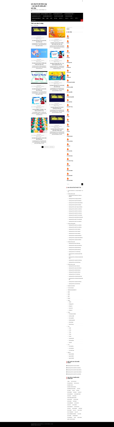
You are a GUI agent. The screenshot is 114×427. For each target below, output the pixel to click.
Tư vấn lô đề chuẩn (68, 16)
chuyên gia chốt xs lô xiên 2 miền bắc (74, 229)
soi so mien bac (69, 417)
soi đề (75, 417)
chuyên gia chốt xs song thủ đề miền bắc (75, 235)
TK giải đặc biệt (69, 136)
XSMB (43, 18)
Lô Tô (76, 18)
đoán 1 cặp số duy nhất (71, 419)
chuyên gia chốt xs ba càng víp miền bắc (75, 198)
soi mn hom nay (75, 415)
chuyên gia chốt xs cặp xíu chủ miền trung (75, 245)
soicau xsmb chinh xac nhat (71, 397)
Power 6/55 (69, 72)
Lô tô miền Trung (70, 160)
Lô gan (68, 111)
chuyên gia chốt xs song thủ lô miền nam (75, 281)
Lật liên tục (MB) (70, 87)
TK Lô (71, 18)
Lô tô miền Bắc (69, 150)
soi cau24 (74, 392)
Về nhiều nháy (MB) (70, 96)
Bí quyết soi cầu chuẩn (58, 16)
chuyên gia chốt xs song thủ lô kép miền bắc (76, 237)
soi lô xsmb (69, 415)
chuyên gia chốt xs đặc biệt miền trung (75, 247)
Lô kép (68, 121)
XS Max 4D (69, 67)
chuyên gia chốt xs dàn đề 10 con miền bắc (75, 215)
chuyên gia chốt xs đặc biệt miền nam (74, 270)
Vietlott (60, 18)
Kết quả (55, 18)
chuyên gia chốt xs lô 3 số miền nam (74, 274)
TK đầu (68, 126)
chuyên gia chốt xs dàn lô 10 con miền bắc (75, 219)
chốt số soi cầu (73, 381)
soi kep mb (80, 408)
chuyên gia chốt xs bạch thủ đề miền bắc (75, 200)
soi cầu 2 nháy (69, 399)
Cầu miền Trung (70, 106)
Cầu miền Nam (69, 101)
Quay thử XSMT (69, 175)
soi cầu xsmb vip (70, 406)
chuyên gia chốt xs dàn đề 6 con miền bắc (74, 367)
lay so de (78, 388)
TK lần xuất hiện (70, 141)
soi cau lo (79, 392)
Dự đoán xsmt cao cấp (36, 16)
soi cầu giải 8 (69, 401)
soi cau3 (77, 390)
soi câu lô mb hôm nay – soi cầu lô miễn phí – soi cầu (39, 6)
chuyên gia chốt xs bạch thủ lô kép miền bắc (75, 202)
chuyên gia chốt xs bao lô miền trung (74, 243)
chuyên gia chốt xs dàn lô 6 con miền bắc (75, 225)
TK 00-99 (68, 146)
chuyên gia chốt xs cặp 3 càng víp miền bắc (75, 206)
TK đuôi (68, 131)
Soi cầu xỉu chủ (76, 406)
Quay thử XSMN (70, 180)
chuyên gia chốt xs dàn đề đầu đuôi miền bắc (76, 217)
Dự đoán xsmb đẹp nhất (69, 13)
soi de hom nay (74, 408)
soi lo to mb (80, 410)
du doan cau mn (69, 383)
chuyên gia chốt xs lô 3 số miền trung (74, 251)
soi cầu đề (69, 408)
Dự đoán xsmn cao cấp (47, 16)
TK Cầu (66, 18)
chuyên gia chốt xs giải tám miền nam (74, 272)
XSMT (51, 18)
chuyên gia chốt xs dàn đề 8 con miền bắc (75, 213)
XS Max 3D (69, 77)
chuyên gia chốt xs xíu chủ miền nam (74, 283)
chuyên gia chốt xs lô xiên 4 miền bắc (74, 233)
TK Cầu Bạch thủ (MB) (71, 82)
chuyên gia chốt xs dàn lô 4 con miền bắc (75, 221)
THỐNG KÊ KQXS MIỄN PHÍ (36, 18)
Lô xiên (68, 116)
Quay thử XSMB (69, 170)
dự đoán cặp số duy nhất (71, 388)
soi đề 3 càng (79, 417)
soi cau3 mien (69, 392)
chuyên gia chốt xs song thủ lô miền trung (75, 260)
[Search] (82, 184)
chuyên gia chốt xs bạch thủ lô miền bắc (75, 204)
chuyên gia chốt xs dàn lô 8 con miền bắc (75, 227)
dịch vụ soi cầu (76, 383)
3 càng (68, 381)
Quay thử (33, 20)
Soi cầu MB (74, 401)
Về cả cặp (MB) (69, 92)
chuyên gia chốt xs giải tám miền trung (75, 249)
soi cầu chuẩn (76, 399)
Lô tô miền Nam (70, 155)
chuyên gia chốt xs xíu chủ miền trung (74, 262)
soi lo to (74, 410)
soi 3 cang (69, 390)
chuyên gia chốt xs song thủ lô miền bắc (75, 239)
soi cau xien (74, 395)
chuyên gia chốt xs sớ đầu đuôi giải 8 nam (75, 276)
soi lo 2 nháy (69, 410)
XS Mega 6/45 (69, 62)
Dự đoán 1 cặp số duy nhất (71, 386)
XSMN (47, 18)
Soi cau (73, 390)
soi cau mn (69, 395)
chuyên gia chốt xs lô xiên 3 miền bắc (74, 231)
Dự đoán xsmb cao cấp (57, 13)
